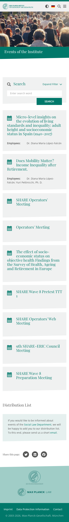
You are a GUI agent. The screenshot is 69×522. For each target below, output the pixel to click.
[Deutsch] (53, 6)
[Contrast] (47, 6)
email (53, 432)
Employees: (14, 143)
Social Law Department (37, 424)
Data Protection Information (32, 509)
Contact (57, 509)
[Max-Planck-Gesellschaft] (34, 477)
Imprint (8, 509)
